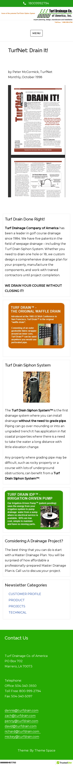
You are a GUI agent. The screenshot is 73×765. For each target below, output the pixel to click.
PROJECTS (17, 606)
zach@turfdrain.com (20, 716)
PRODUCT (17, 600)
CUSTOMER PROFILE (25, 594)
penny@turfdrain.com (21, 721)
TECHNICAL (17, 612)
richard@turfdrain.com (23, 731)
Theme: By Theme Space (36, 750)
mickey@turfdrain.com (22, 736)
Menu (36, 33)
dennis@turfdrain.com (21, 710)
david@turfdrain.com (20, 726)
